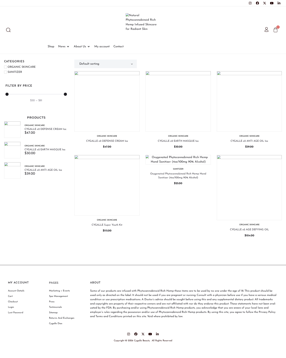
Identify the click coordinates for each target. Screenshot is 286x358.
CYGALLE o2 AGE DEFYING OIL (249, 229)
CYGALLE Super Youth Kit (107, 225)
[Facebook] (257, 3)
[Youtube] (272, 3)
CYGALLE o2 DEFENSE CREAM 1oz (45, 129)
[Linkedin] (279, 3)
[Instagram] (250, 3)
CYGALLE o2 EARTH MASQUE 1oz (45, 149)
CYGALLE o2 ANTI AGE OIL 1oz (43, 170)
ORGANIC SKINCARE (35, 125)
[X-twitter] (264, 3)
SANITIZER (178, 169)
